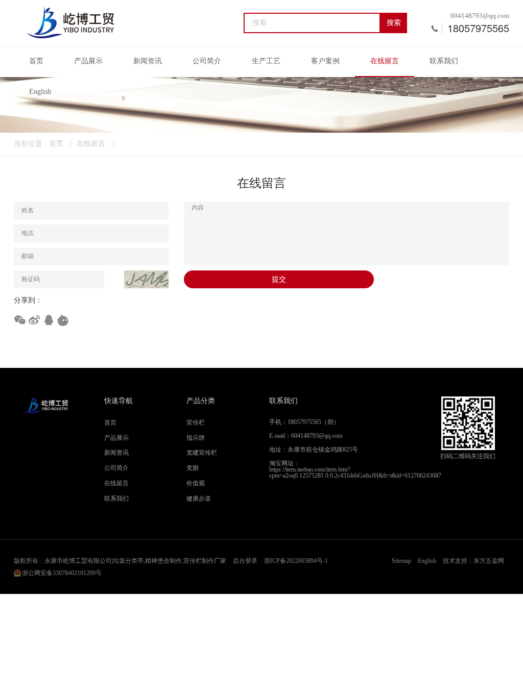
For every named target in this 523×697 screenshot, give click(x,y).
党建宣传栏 (201, 452)
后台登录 (245, 560)
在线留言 (384, 61)
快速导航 (118, 401)
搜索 (394, 23)
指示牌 (195, 437)
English (40, 91)
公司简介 (207, 61)
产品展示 (88, 61)
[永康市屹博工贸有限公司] (70, 23)
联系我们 (444, 61)
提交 (279, 279)
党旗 (192, 467)
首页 (36, 61)
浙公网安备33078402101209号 (62, 573)
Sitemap (401, 560)
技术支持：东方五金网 (473, 560)
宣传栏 (195, 422)
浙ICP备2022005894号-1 (296, 560)
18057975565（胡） (314, 422)
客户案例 (325, 61)
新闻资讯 (147, 61)
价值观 (195, 483)
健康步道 (198, 498)
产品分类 (200, 401)
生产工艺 (266, 61)
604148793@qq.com (479, 15)
